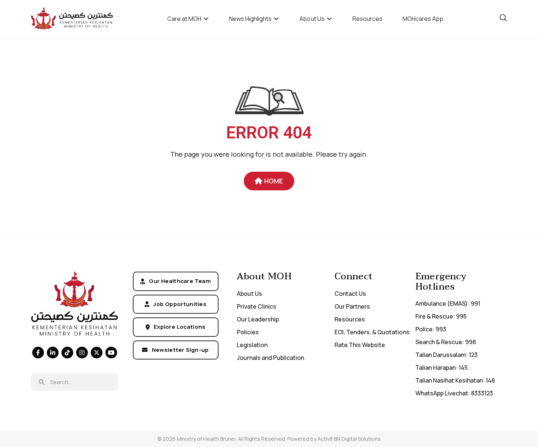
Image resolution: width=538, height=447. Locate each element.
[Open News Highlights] (276, 18)
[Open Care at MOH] (206, 18)
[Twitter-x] (96, 352)
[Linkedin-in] (53, 352)
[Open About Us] (329, 18)
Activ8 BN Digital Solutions (349, 438)
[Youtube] (111, 352)
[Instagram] (82, 352)
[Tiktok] (67, 352)
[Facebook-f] (38, 352)
